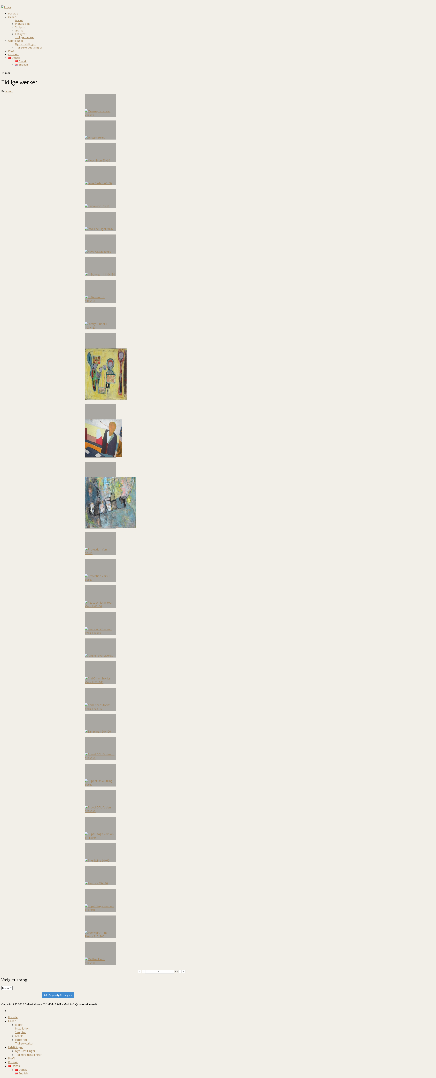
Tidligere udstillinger (29, 47)
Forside (13, 13)
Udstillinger (16, 40)
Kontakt (13, 54)
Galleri (12, 17)
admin (9, 91)
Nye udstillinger (25, 44)
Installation (22, 23)
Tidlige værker (24, 37)
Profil (11, 51)
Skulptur (20, 27)
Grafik (19, 30)
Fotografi (21, 34)
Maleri (19, 20)
